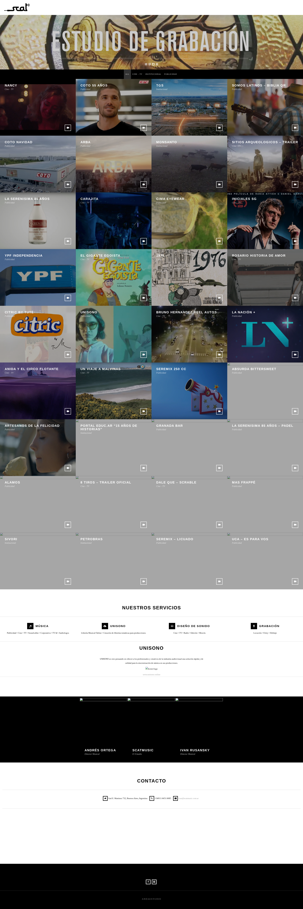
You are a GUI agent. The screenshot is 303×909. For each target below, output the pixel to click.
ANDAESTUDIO (151, 899)
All (127, 74)
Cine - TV (137, 74)
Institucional (153, 74)
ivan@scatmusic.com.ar (188, 798)
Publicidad (170, 74)
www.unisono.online (151, 674)
